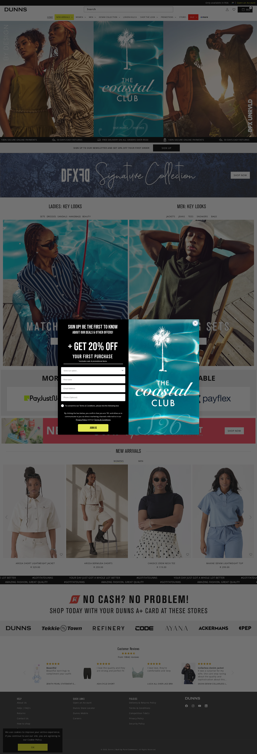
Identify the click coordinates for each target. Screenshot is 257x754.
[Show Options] (122, 370)
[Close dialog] (195, 323)
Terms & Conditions (102, 419)
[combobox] (92, 370)
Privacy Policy (81, 419)
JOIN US (93, 428)
